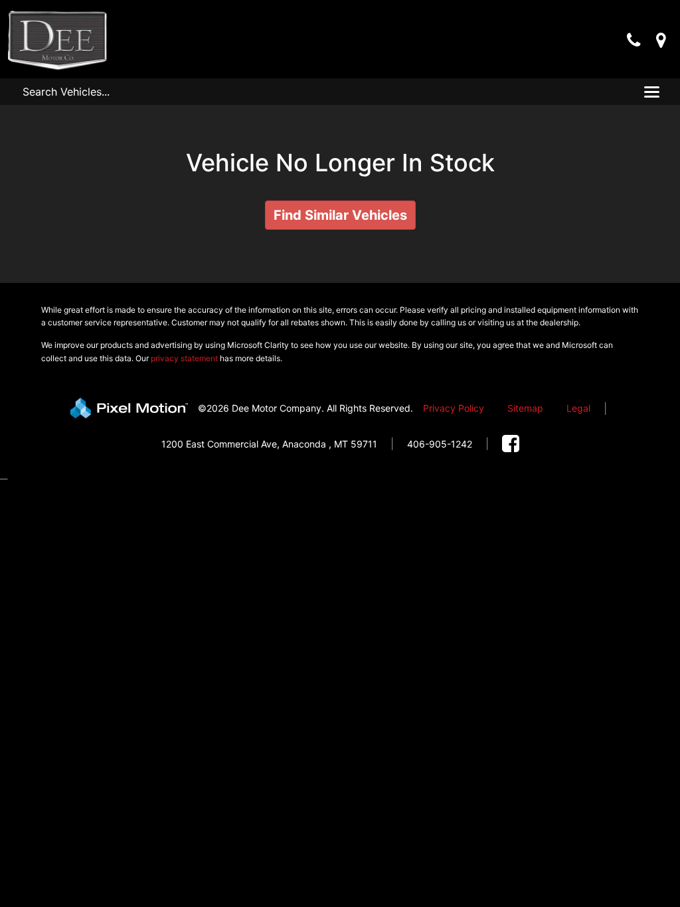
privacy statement (184, 358)
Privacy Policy (453, 408)
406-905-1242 (439, 444)
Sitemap (525, 408)
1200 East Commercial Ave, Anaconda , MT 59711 (269, 444)
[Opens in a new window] (510, 444)
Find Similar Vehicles (340, 215)
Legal (578, 408)
